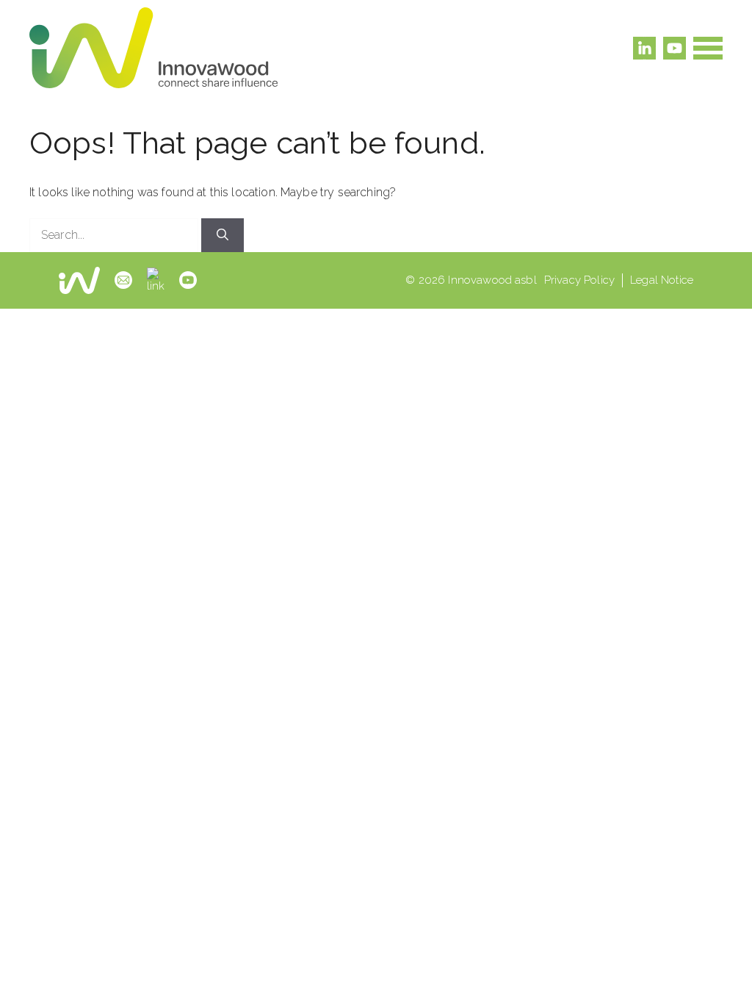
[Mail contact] (123, 280)
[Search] (222, 235)
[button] (708, 48)
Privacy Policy (579, 280)
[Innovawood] (153, 48)
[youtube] (188, 280)
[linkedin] (155, 281)
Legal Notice (661, 280)
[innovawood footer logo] (79, 280)
